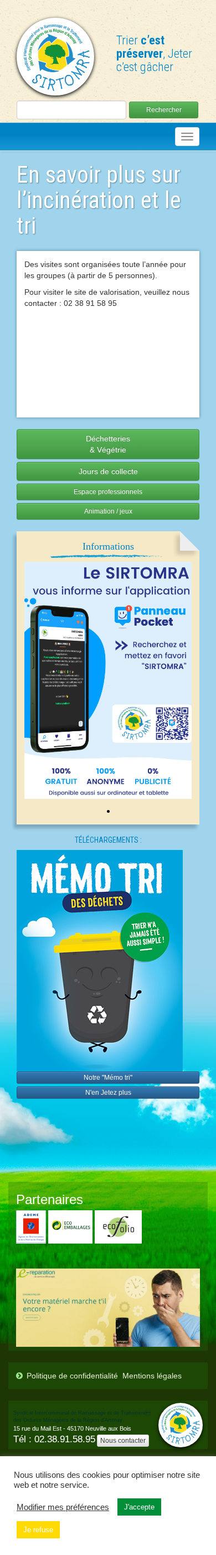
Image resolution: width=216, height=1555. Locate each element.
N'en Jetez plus (108, 1092)
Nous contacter (123, 1441)
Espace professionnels (108, 492)
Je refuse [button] (38, 1530)
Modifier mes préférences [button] (63, 1507)
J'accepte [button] (139, 1507)
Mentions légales (152, 1375)
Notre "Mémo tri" (108, 1077)
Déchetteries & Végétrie (108, 444)
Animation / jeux (108, 511)
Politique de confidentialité (72, 1375)
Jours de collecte (108, 471)
